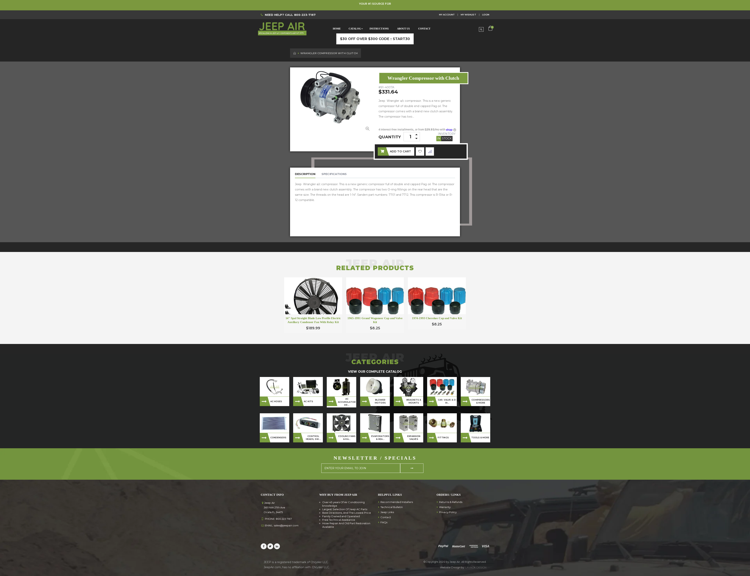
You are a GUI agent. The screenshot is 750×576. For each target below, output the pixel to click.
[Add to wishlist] (420, 151)
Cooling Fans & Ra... (346, 437)
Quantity (390, 137)
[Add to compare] (430, 151)
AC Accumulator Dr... (347, 401)
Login (485, 14)
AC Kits (308, 401)
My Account (447, 14)
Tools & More (480, 437)
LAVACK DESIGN (475, 567)
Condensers (278, 437)
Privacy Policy (448, 512)
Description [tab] (305, 174)
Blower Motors (380, 401)
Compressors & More (480, 401)
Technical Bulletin (391, 507)
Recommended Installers (396, 502)
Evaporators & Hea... (380, 437)
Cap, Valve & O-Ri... (447, 401)
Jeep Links (387, 512)
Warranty (445, 507)
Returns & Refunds (450, 502)
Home (294, 53)
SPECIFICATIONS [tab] (334, 174)
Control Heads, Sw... (313, 437)
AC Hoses (276, 401)
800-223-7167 (305, 15)
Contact (385, 517)
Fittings (443, 437)
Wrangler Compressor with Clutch (423, 78)
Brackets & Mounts (413, 401)
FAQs (383, 522)
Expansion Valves (414, 437)
